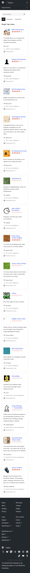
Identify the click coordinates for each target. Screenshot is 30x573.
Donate (19, 523)
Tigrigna (8, 548)
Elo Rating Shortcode (19, 151)
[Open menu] (27, 2)
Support (4, 520)
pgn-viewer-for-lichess (16, 209)
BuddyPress (6, 540)
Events (18, 520)
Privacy (4, 511)
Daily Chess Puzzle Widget (17, 237)
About (3, 503)
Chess (14, 293)
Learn (3, 517)
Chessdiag (15, 376)
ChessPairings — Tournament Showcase (17, 407)
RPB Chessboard (18, 29)
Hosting (4, 508)
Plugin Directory (6, 7)
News (3, 505)
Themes (18, 505)
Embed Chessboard (19, 59)
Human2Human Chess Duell (17, 439)
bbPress (5, 537)
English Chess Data (18, 319)
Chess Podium (17, 468)
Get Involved (20, 517)
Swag (18, 526)
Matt (4, 534)
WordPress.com (7, 531)
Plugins (18, 508)
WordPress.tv (7, 526)
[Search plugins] (24, 14)
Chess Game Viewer (19, 263)
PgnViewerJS (16, 178)
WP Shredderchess (18, 89)
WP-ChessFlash (17, 348)
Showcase (19, 503)
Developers (5, 523)
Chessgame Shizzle (19, 117)
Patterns (18, 511)
